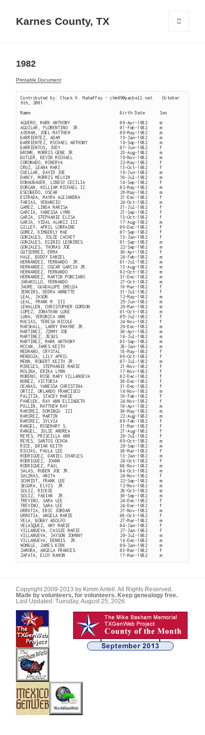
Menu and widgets (179, 31)
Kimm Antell (99, 589)
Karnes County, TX (62, 21)
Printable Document (38, 80)
